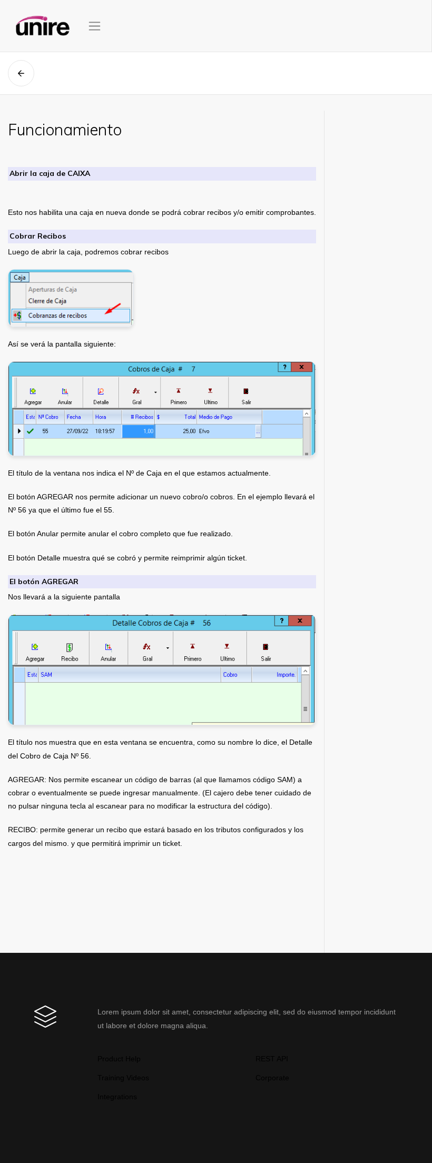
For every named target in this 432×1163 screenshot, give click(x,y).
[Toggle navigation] (94, 26)
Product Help (119, 1058)
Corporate (272, 1077)
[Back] (21, 73)
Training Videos (123, 1077)
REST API (272, 1058)
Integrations (117, 1096)
